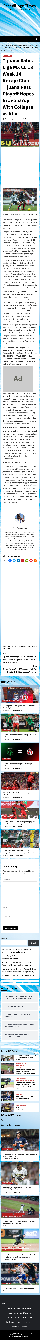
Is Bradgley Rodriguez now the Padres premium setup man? (17, 957)
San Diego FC (6, 700)
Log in (4, 1303)
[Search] (36, 39)
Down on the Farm (21, 1063)
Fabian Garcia (16, 1192)
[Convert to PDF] (31, 560)
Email (23, 907)
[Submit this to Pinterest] (22, 560)
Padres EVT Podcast (19, 1326)
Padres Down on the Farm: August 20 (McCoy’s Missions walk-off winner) (17, 963)
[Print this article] (26, 560)
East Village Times (19, 5)
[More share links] (35, 560)
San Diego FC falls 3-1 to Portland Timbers (19, 975)
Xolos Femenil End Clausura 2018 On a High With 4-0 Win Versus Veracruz (20, 668)
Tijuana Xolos (7, 56)
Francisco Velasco (22, 119)
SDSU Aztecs (13, 1313)
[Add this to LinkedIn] (18, 560)
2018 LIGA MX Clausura (14, 646)
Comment (7, 879)
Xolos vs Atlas (7, 648)
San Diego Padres (21, 1065)
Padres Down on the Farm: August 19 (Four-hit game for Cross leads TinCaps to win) (19, 970)
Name (5, 907)
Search (4, 938)
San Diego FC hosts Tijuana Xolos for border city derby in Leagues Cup (19, 707)
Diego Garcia (15, 1226)
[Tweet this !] (14, 560)
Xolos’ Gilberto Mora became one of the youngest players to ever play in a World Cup (19, 852)
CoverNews (14, 1336)
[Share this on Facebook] (10, 560)
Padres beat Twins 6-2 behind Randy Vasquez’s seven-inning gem (16, 950)
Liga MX (24, 646)
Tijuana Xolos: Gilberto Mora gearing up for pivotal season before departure (19, 823)
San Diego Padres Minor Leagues (25, 1067)
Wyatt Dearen (15, 1158)
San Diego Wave (12, 1317)
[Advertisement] (20, 25)
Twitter (4, 1120)
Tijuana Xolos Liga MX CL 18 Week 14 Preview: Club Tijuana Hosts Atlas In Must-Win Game (19, 658)
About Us (11, 1308)
